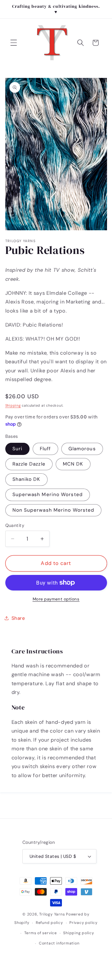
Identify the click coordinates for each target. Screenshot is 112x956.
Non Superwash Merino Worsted (53, 510)
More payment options (56, 599)
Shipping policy (78, 932)
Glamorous (82, 449)
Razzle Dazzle (28, 464)
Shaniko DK (26, 479)
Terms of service (40, 932)
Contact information (59, 943)
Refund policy (49, 922)
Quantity (15, 525)
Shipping (13, 405)
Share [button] (18, 618)
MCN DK (73, 464)
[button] (13, 42)
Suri (17, 449)
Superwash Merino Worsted (47, 494)
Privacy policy (83, 922)
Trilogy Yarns (52, 914)
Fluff (45, 449)
